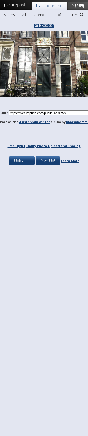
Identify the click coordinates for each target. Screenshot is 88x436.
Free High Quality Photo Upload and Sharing (44, 146)
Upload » (22, 160)
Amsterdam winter (34, 122)
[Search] (82, 15)
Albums (9, 14)
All (24, 14)
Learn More (70, 161)
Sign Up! (48, 160)
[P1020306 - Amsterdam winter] (44, 96)
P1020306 (44, 25)
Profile (59, 14)
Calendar (40, 14)
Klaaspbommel (49, 5)
